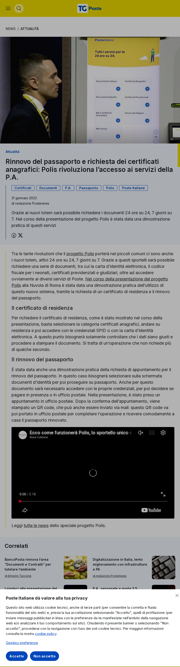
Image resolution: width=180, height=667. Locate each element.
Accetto (16, 656)
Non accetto (45, 656)
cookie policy (45, 633)
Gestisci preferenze (22, 643)
